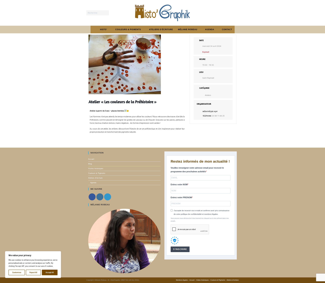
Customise (16, 272)
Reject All (33, 272)
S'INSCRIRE (180, 249)
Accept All (50, 272)
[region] (33, 264)
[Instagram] (99, 196)
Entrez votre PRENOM (181, 197)
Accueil (91, 159)
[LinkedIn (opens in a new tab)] (236, 13)
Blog (90, 164)
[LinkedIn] (107, 196)
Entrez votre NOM (179, 184)
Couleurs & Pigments (96, 173)
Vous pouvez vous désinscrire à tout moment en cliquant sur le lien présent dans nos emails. (200, 219)
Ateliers (208, 95)
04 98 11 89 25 (218, 116)
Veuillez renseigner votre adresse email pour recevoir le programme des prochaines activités (197, 170)
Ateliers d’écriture (95, 178)
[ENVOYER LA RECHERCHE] (106, 12)
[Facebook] (92, 196)
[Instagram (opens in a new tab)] (230, 13)
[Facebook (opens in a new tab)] (225, 13)
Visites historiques (95, 168)
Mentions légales (182, 280)
